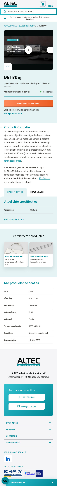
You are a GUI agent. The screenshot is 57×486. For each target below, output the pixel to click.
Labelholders (27, 26)
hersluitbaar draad (12, 161)
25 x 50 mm (44, 178)
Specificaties (15, 192)
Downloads (37, 192)
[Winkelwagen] (43, 4)
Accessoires (10, 26)
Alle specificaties (14, 219)
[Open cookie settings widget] (5, 480)
